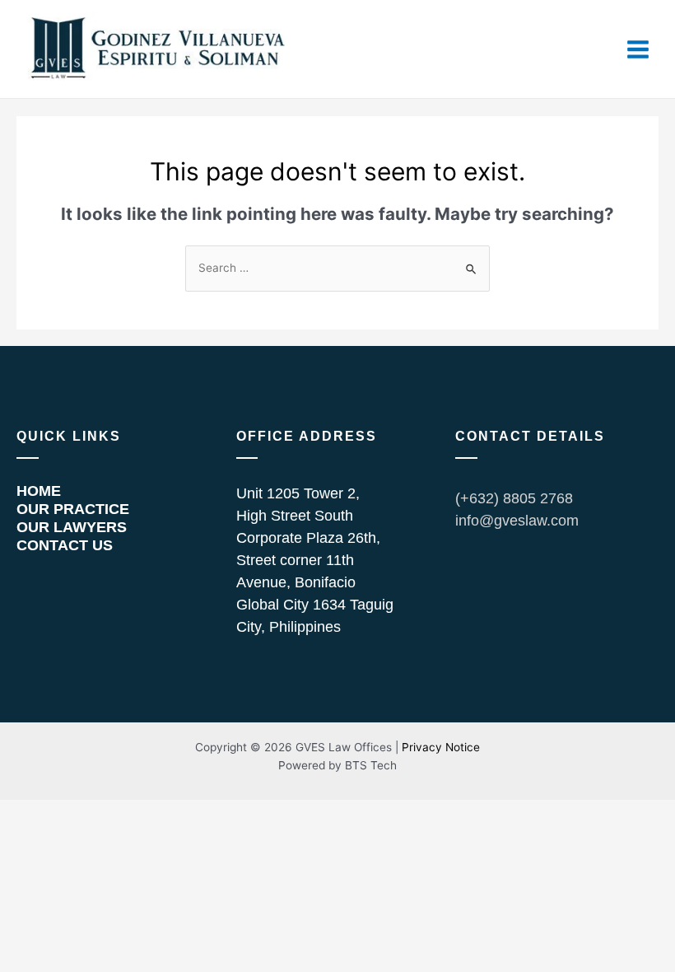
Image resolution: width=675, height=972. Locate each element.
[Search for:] (337, 267)
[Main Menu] (638, 49)
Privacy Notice (441, 747)
